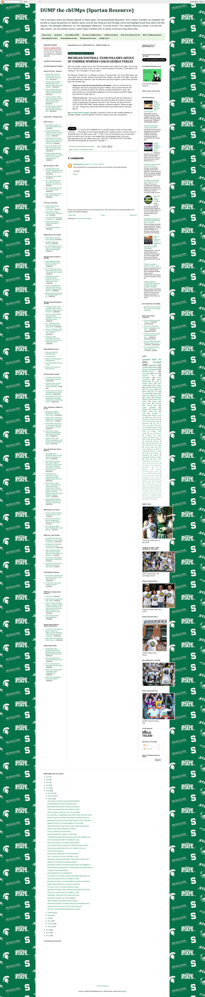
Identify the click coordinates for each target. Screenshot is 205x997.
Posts (147, 745)
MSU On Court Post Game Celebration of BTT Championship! (54, 671)
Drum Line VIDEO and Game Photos (59, 831)
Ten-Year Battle (156, 445)
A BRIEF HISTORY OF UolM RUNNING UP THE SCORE (65, 823)
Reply (75, 174)
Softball (155, 489)
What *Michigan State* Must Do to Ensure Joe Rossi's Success (53, 263)
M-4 (157, 467)
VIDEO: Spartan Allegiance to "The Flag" (157, 147)
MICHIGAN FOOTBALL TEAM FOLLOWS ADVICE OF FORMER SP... (69, 865)
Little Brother (151, 427)
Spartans (155, 409)
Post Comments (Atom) (84, 218)
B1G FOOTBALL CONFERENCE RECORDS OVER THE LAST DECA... (70, 815)
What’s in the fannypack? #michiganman (54, 359)
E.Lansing (156, 481)
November (51, 796)
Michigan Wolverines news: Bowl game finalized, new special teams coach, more (52, 279)
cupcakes (158, 493)
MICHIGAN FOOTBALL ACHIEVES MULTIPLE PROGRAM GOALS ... (69, 903)
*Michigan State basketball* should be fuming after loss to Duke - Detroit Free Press (54, 339)
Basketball (152, 365)
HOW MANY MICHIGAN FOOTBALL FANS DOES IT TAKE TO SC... (68, 859)
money (152, 497)
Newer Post (72, 215)
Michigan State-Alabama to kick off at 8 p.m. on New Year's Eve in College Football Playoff (54, 156)
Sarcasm (156, 471)
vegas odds (148, 459)
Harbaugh (146, 373)
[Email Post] (98, 146)
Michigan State (154, 421)
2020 (48, 777)
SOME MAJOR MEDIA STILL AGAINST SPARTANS (63, 884)
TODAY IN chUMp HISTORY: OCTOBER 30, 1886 (63, 809)
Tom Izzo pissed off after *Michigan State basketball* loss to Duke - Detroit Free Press (54, 316)
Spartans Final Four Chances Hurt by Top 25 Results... (64, 906)
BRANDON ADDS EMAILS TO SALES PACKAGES (63, 807)
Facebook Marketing (102, 986)
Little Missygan (154, 453)
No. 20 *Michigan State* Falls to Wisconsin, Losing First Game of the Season (54, 270)
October (50, 799)
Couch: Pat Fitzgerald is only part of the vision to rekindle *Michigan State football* (53, 288)
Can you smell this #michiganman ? (51, 353)
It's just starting (152, 465)
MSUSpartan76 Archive (88, 38)
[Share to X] (107, 146)
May (49, 918)
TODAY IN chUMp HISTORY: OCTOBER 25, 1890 (63, 840)
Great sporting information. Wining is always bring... (152, 342)
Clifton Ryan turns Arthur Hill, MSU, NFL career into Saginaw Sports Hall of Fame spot (54, 140)
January (50, 926)
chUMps (75, 149)
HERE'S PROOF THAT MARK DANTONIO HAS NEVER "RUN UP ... (69, 818)
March (50, 921)
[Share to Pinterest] (111, 146)
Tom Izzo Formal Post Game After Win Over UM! (54, 659)
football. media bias (149, 411)
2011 (48, 935)
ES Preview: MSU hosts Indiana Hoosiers (53, 584)
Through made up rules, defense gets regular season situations (53, 385)
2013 (48, 930)
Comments (148, 749)
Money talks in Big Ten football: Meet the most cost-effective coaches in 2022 (53, 77)
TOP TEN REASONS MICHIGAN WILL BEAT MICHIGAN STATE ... (68, 845)
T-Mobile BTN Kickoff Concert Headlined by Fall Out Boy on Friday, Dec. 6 (54, 170)
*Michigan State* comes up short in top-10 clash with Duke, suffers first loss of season (54, 309)
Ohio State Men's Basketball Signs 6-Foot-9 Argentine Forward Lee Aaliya (54, 456)
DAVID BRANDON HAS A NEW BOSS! (59, 873)
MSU (147, 387)
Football (81, 149)
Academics (145, 477)
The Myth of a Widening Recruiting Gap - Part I (151, 181)
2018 (48, 780)
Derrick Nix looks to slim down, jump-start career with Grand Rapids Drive (53, 147)
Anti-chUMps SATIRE (72, 35)
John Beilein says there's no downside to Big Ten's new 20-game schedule (54, 425)
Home (103, 215)
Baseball (152, 461)
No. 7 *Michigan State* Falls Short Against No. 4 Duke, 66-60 (53, 325)
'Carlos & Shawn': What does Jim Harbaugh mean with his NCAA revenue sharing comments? (54, 99)
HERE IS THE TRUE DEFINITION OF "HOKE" (61, 829)
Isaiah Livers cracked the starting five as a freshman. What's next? (54, 419)
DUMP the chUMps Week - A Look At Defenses (152, 165)
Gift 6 (153, 483)
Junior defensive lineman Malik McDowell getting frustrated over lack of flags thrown (54, 399)
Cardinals (151, 479)
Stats (150, 417)
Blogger (123, 991)
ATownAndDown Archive (69, 38)
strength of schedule (149, 499)
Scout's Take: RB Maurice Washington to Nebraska (54, 558)
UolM (151, 425)
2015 (48, 788)
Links (144, 413)
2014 (48, 791)
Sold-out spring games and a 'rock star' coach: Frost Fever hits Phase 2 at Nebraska (54, 552)
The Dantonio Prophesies (55, 851)
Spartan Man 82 (88, 149)
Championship (146, 419)
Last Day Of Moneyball (53, 227)
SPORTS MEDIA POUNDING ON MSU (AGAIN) (62, 901)
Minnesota (145, 469)
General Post (148, 375)
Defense (159, 479)
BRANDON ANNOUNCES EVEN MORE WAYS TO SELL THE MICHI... (69, 820)
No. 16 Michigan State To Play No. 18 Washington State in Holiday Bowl (54, 247)
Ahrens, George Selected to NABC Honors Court (54, 513)
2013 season (149, 389)
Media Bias (58, 35)
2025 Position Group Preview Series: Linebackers (52, 207)
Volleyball (144, 457)
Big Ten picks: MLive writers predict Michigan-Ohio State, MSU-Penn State (53, 433)
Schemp (153, 437)
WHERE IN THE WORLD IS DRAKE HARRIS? (62, 862)
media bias (146, 395)
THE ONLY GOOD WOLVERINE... (58, 870)
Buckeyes (152, 449)
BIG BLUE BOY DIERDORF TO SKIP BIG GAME (62, 854)
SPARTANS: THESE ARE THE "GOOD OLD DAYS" (63, 895)
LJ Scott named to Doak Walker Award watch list (53, 378)
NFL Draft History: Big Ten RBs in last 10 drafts (54, 194)
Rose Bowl (157, 395)
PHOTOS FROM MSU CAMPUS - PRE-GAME (62, 834)
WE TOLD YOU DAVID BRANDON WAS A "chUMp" (63, 909)
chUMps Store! (104, 38)
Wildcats (152, 473)
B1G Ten (154, 391)
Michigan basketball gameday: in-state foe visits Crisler (52, 413)
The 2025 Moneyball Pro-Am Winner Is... (54, 218)
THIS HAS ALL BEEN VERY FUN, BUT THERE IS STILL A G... (67, 848)
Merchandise (155, 485)
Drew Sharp (147, 481)
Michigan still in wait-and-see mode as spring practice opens (54, 545)
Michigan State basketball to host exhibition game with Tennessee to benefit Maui (54, 108)
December (51, 793)
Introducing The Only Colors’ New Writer (52, 222)
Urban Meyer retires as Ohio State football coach (54, 125)
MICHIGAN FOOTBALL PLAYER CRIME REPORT (63, 843)
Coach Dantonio (149, 407)
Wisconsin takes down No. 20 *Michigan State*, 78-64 (54, 294)
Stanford (155, 455)
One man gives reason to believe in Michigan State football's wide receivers (54, 91)
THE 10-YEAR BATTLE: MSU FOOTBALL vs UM (62, 856)
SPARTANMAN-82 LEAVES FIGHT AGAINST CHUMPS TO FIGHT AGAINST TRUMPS (152, 284)
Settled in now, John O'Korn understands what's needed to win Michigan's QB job (54, 441)
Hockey (151, 463)
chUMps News (155, 429)
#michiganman (50, 356)
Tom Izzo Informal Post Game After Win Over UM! (54, 664)
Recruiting (145, 393)
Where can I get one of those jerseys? (53, 368)
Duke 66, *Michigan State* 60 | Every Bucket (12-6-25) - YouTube (54, 330)
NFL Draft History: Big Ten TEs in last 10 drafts (54, 188)
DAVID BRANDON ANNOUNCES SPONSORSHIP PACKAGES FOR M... (70, 867)
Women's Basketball (150, 369)
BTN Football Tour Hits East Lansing (53, 238)
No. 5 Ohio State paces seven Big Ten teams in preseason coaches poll (53, 182)
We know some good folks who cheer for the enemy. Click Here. (152, 308)
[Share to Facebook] (109, 146)
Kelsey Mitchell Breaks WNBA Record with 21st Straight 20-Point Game (53, 500)
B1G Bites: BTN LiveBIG (53, 176)
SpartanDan (145, 455)
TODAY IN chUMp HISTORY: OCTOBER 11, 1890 (63, 892)
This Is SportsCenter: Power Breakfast (52, 616)
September (51, 913)
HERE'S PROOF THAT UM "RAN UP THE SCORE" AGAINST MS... (68, 826)
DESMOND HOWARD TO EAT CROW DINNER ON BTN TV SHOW (152, 220)
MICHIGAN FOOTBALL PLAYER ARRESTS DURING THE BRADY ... (69, 881)
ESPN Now (49, 596)
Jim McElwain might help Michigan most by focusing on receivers (54, 540)
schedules (158, 497)
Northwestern (155, 443)
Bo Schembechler (156, 433)
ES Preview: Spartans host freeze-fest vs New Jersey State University (54, 577)
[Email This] (102, 146)
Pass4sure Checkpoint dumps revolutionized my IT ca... (152, 328)
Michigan (155, 441)
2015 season (155, 475)
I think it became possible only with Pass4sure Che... (152, 335)
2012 (48, 933)
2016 (48, 785)
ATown (148, 397)
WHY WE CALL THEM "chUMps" (157, 198)
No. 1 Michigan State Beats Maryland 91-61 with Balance (54, 528)
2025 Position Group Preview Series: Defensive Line (54, 213)
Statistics (155, 393)
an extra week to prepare (80, 113)
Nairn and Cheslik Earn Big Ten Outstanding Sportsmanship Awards (53, 520)
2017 (48, 782)
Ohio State (145, 445)
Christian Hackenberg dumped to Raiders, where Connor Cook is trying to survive (54, 133)
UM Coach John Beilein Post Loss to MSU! (53, 678)
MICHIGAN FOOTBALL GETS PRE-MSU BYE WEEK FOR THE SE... (69, 890)
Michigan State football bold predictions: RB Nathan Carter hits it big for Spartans (54, 84)
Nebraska (144, 487)
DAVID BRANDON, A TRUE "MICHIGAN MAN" (62, 804)
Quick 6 (148, 489)
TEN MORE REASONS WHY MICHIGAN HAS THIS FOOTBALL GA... (69, 837)
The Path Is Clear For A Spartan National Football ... (63, 887)
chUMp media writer (147, 493)
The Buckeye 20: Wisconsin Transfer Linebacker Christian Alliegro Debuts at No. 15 (54, 476)
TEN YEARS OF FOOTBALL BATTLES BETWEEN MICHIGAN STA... (69, 876)
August (50, 915)
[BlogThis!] (104, 146)
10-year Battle (149, 447)
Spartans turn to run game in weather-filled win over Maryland (54, 392)
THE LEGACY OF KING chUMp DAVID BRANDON (63, 801)
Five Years (145, 483)
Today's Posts (46, 35)
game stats (146, 403)
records (154, 401)
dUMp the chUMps (155, 457)
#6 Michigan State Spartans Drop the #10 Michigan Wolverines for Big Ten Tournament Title (54, 651)
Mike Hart (145, 443)
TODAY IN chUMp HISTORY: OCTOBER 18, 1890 (63, 879)
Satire (156, 373)
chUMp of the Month (111, 35)
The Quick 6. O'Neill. (153, 491)
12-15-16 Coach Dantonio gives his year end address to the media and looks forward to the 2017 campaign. (54, 632)
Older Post (133, 215)
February (51, 924)
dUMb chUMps (156, 385)
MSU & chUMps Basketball (152, 35)
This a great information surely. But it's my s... (151, 348)
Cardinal (144, 479)
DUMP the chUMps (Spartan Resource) (87, 10)
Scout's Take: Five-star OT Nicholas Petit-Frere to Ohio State (54, 565)
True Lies (144, 473)
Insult (143, 465)
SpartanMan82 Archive (49, 38)
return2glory (146, 377)
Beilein (155, 367)
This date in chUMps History (91, 35)
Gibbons (145, 409)
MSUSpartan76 (78, 164)
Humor (157, 463)
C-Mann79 (149, 435)
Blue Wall (155, 477)
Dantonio (144, 421)
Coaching (156, 419)
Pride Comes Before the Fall (130, 35)
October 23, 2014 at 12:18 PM (93, 164)
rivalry (157, 473)
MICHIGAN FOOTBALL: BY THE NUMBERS (61, 898)
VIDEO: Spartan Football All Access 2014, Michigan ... (64, 812)
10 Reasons (145, 475)
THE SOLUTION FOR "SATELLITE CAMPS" (151, 126)
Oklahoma (152, 487)
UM (157, 417)
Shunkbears (145, 423)
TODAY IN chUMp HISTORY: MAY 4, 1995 (151, 265)
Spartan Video (156, 387)
